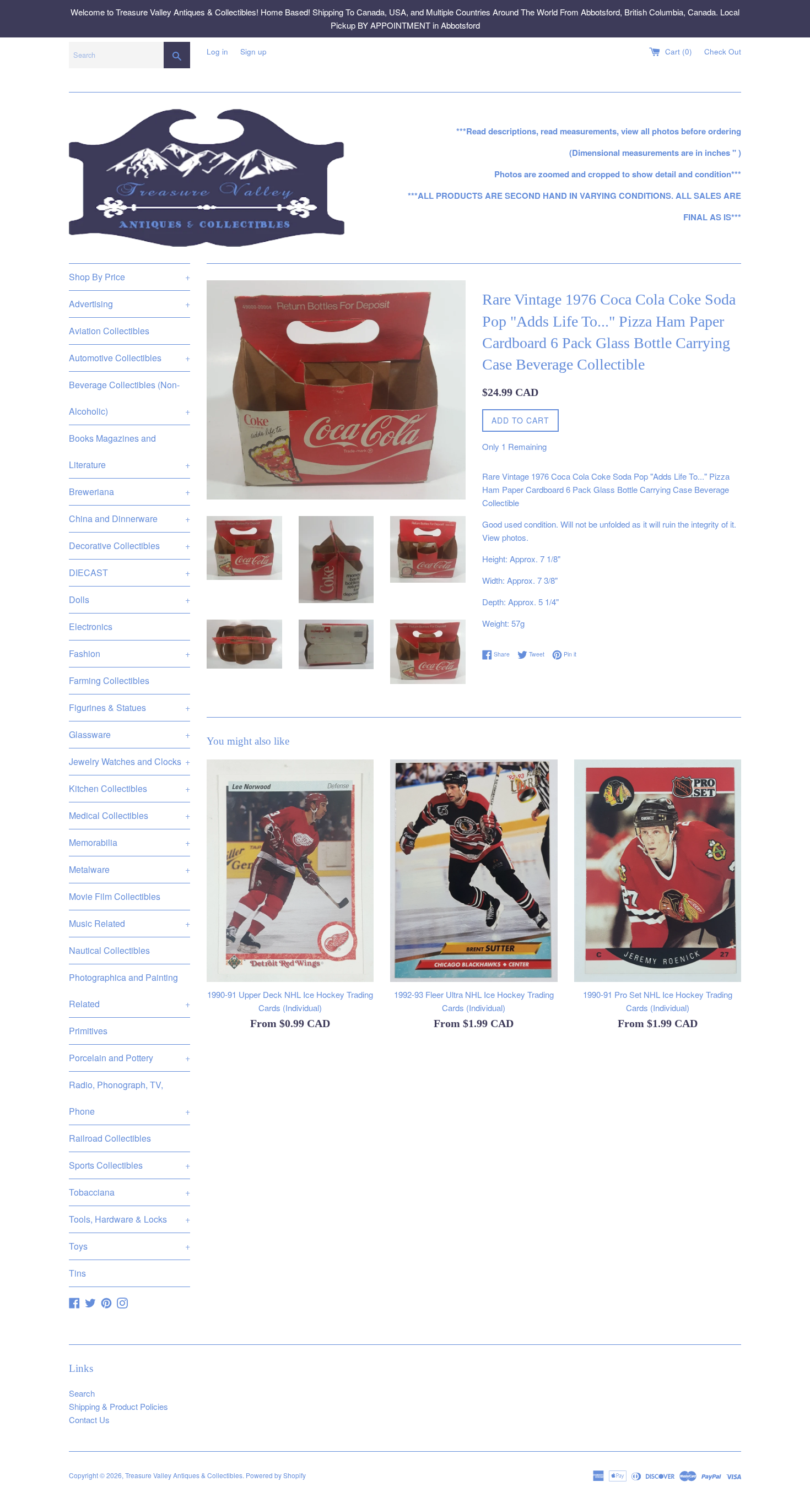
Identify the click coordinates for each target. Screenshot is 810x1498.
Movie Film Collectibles (114, 896)
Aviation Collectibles (109, 330)
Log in (217, 51)
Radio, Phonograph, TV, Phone (129, 1097)
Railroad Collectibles (110, 1138)
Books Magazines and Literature (129, 451)
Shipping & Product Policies (118, 1406)
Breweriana (129, 491)
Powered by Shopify (276, 1475)
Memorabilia (129, 842)
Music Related (129, 923)
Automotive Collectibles (129, 357)
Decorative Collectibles (129, 545)
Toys (129, 1246)
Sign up (253, 51)
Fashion (129, 653)
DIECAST (129, 572)
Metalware (129, 869)
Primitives (88, 1030)
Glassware (129, 734)
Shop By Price (129, 276)
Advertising (129, 303)
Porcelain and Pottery (129, 1057)
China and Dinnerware (129, 518)
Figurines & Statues (129, 707)
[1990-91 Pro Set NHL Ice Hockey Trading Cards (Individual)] (657, 870)
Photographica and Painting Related (129, 990)
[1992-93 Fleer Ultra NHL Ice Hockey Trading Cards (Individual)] (473, 870)
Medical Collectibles (129, 815)
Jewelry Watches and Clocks (129, 761)
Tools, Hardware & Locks (129, 1219)
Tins (77, 1273)
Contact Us (89, 1419)
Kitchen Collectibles (129, 788)
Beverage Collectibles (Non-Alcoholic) (129, 397)
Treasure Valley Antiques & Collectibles (183, 1475)
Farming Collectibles (109, 680)
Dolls (129, 599)
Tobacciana (129, 1192)
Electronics (90, 626)
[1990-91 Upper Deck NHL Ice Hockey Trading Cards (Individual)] (290, 870)
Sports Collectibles (129, 1165)
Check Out (722, 51)
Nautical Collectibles (109, 950)
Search (82, 1393)
